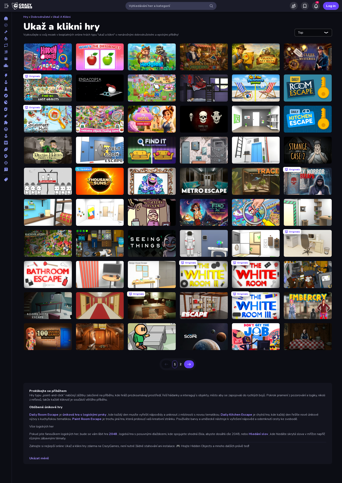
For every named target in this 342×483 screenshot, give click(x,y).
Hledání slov (258, 434)
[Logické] (6, 122)
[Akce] (6, 75)
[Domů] (6, 18)
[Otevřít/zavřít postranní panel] (6, 6)
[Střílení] (6, 162)
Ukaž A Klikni (62, 17)
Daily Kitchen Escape (236, 414)
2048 (113, 434)
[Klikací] (6, 115)
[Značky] (6, 179)
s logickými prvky (93, 414)
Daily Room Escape (43, 414)
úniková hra (71, 414)
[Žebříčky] (6, 65)
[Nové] (6, 31)
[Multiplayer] (6, 58)
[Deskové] (6, 89)
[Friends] (294, 6)
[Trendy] (6, 38)
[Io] (6, 102)
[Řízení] (6, 129)
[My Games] (305, 6)
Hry (25, 17)
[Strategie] (6, 156)
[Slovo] (6, 142)
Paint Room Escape (87, 419)
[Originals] (6, 52)
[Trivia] (6, 169)
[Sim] (6, 136)
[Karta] (6, 109)
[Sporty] (6, 149)
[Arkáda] (6, 82)
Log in (331, 6)
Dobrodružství (40, 17)
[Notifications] (316, 6)
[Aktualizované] (6, 45)
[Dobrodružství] (6, 95)
